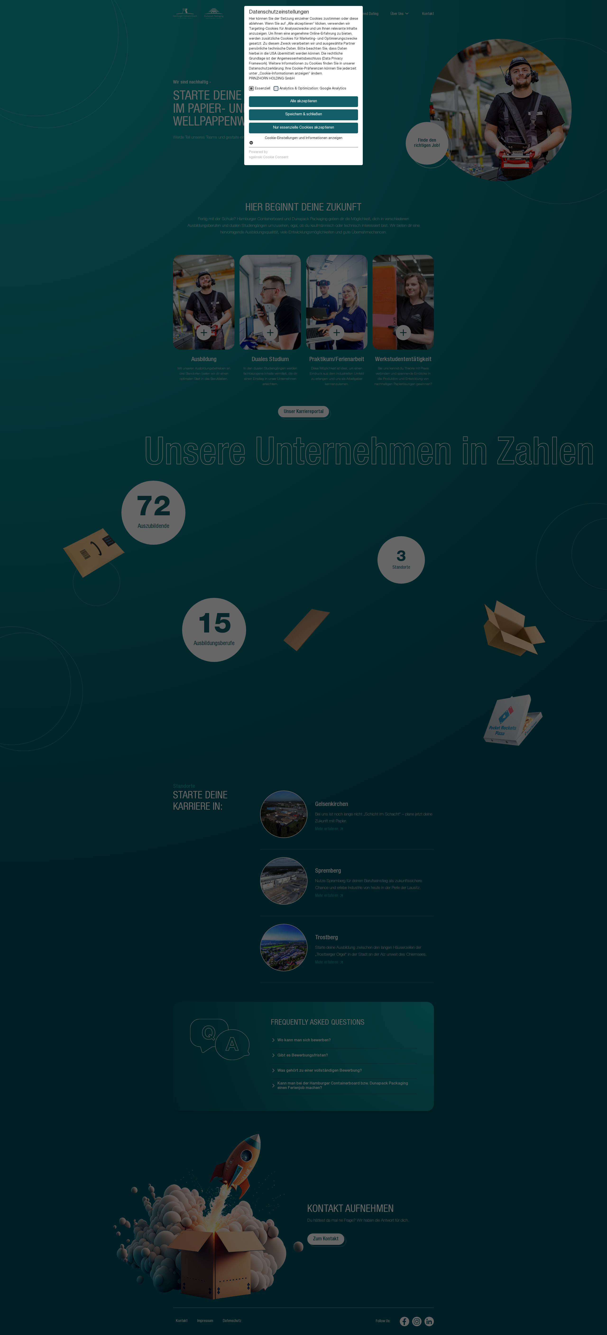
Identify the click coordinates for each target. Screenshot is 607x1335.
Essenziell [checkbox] (262, 88)
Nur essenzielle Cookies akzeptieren (303, 128)
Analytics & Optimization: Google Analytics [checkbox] (313, 88)
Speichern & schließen (303, 114)
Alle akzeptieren (303, 101)
